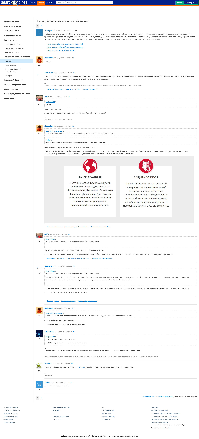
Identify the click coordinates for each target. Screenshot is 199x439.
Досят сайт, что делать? (90, 89)
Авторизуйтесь (149, 396)
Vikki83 (47, 382)
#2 (74, 73)
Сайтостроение (10, 40)
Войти (179, 2)
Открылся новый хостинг (54, 227)
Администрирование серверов (17, 57)
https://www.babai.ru (65, 119)
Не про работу (10, 98)
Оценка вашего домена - (68, 301)
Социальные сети (108, 410)
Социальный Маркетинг (13, 80)
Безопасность (10, 65)
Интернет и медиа (108, 416)
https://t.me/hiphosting (132, 356)
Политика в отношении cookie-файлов (164, 416)
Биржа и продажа (11, 89)
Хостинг (8, 61)
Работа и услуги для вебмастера (17, 94)
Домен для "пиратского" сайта (87, 301)
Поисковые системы (12, 21)
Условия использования (159, 410)
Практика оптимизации (13, 26)
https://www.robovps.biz (135, 85)
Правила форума (9, 423)
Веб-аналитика (58, 420)
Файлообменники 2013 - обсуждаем (78, 258)
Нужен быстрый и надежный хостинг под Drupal (65, 44)
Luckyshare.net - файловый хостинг (102, 258)
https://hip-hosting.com (51, 356)
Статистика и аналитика (15, 48)
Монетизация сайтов (12, 35)
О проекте (154, 407)
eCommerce (106, 420)
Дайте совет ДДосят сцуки (55, 89)
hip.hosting (48, 331)
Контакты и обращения (159, 422)
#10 (71, 382)
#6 (74, 266)
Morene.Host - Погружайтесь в (56, 258)
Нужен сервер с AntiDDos (72, 89)
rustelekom (48, 73)
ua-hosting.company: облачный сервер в (77, 227)
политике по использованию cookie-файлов (120, 436)
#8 (74, 332)
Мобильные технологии (61, 407)
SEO (54, 413)
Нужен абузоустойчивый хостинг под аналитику (65, 47)
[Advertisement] (99, 11)
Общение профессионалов (15, 84)
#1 (73, 58)
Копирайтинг (10, 75)
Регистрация (191, 2)
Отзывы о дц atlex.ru (53, 301)
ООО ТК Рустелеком (54, 131)
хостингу (82, 367)
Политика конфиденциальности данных (165, 413)
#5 (69, 234)
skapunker (48, 58)
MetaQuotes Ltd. (164, 428)
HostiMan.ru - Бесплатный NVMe (101, 227)
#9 (72, 364)
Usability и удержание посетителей (13, 70)
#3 (69, 97)
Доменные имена (12, 52)
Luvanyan (48, 30)
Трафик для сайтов (11, 31)
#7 (73, 308)
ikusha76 (47, 363)
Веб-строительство (13, 44)
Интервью (56, 410)
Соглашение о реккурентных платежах (164, 419)
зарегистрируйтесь (165, 396)
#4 (73, 126)
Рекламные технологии (61, 416)
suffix (46, 97)
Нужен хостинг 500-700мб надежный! (61, 50)
